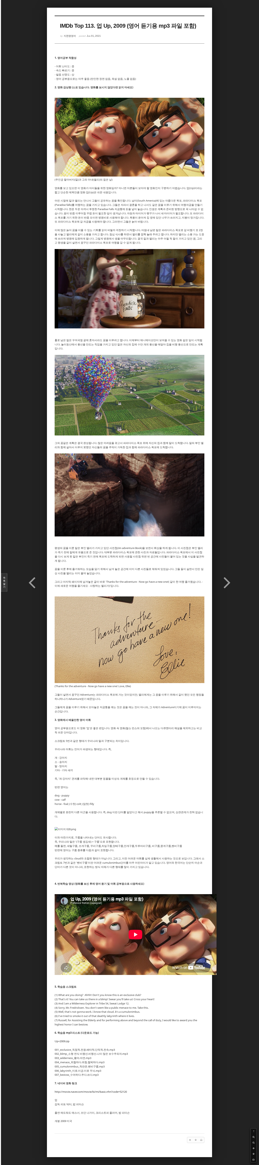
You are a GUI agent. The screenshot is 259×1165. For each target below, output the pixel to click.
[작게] (253, 1142)
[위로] (253, 1148)
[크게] (253, 1137)
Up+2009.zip (62, 1041)
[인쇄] (253, 1159)
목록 (4, 582)
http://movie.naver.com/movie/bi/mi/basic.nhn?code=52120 (91, 1092)
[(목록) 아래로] (253, 1154)
